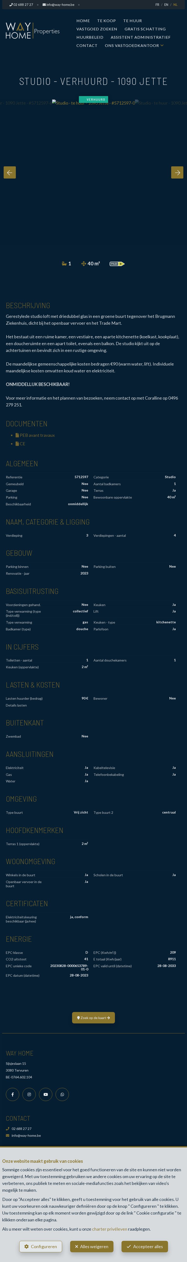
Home (83, 20)
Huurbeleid (89, 37)
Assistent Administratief (141, 37)
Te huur (132, 20)
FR (157, 5)
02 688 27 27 (21, 1129)
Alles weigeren (94, 1246)
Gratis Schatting (145, 29)
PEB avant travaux (37, 435)
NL (175, 5)
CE (22, 443)
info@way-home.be (26, 1135)
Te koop (106, 20)
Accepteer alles (148, 1246)
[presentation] (10, 172)
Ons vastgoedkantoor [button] (132, 45)
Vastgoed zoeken (96, 29)
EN (166, 5)
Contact (87, 45)
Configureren (44, 1246)
